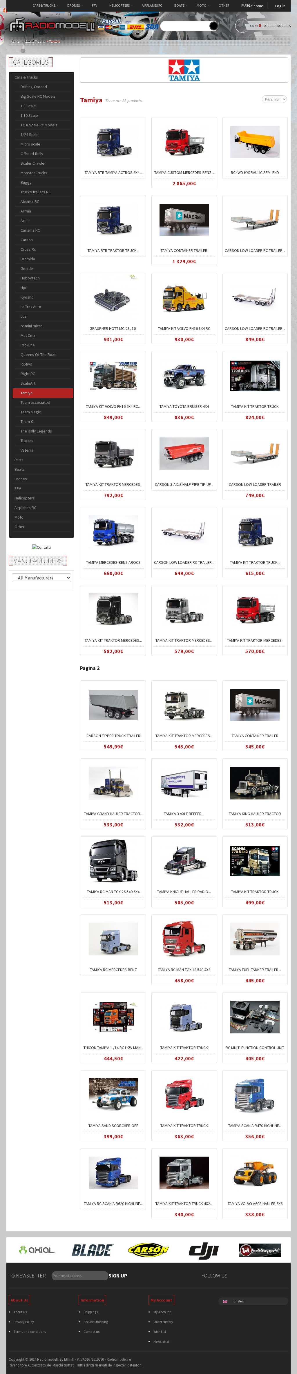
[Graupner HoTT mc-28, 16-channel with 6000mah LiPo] (113, 297)
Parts (245, 5)
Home (18, 5)
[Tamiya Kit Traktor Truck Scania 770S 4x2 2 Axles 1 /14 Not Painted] (255, 860)
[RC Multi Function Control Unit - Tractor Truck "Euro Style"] (255, 1016)
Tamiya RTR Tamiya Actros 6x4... (113, 172)
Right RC (28, 373)
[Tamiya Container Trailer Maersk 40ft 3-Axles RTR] (184, 219)
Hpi (23, 287)
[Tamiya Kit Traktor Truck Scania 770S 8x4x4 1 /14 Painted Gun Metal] (255, 375)
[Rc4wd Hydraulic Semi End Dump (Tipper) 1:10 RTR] (255, 141)
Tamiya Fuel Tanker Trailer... (255, 969)
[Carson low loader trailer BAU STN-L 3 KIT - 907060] (255, 453)
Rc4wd (26, 364)
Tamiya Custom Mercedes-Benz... (184, 172)
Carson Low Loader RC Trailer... (255, 250)
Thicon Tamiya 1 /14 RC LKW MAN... (113, 1047)
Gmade (27, 268)
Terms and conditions (30, 1331)
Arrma (26, 211)
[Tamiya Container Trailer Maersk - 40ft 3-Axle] (255, 704)
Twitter (249, 1276)
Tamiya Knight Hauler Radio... (184, 891)
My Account (162, 1312)
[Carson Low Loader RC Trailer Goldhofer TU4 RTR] (255, 297)
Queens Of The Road (39, 354)
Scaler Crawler (33, 163)
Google (260, 1276)
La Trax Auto (31, 306)
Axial (24, 220)
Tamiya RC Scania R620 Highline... (113, 1203)
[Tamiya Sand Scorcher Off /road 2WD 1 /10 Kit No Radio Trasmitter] (113, 1094)
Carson (27, 239)
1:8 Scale (28, 105)
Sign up (117, 1275)
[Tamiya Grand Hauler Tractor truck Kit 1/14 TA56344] (113, 782)
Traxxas (27, 440)
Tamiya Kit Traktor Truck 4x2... (184, 1203)
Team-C (27, 421)
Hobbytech (30, 278)
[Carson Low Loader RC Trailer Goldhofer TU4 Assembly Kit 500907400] (184, 531)
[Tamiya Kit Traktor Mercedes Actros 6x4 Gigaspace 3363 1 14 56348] (113, 609)
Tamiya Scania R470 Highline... (255, 1125)
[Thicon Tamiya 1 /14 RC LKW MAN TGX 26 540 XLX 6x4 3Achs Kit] (113, 1016)
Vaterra (27, 450)
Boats (179, 5)
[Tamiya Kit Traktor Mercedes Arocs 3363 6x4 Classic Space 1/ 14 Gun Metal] (184, 609)
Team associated (35, 402)
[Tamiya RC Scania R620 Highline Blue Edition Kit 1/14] (113, 1172)
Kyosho (27, 297)
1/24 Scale (30, 134)
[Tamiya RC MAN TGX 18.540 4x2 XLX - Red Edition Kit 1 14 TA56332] (184, 938)
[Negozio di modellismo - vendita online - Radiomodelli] (52, 24)
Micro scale (30, 144)
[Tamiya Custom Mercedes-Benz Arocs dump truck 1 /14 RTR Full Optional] (184, 141)
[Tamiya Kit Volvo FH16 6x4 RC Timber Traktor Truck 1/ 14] (113, 375)
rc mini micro (32, 325)
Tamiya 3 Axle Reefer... (184, 813)
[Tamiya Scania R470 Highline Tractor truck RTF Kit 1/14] (255, 1094)
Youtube (282, 1276)
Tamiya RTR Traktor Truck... (113, 250)
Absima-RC (30, 201)
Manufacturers (38, 560)
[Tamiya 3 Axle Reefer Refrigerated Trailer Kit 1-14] (184, 782)
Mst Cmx (28, 335)
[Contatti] (41, 546)
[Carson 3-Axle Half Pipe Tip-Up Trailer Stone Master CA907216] (184, 453)
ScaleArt (28, 383)
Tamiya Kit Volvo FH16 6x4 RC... (113, 406)
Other (224, 5)
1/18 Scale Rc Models (39, 125)
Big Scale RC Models (38, 96)
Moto (202, 5)
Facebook (238, 1276)
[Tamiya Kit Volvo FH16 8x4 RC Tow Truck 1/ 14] (184, 297)
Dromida (28, 258)
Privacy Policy (24, 1322)
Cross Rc (28, 249)
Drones (73, 5)
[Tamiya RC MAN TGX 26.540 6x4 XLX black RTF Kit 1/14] (113, 860)
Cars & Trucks (43, 5)
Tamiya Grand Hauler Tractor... (113, 813)
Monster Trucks (34, 172)
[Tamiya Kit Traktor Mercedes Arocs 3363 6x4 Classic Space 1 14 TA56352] (184, 704)
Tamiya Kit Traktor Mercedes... (113, 640)
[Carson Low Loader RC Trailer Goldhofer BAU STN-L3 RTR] (255, 219)
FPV (94, 5)
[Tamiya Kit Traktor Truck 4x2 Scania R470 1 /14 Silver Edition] (184, 1172)
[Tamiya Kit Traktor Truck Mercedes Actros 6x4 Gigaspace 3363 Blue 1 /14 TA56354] (255, 531)
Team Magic (31, 412)
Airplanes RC (152, 5)
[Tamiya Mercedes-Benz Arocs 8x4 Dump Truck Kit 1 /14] (113, 531)
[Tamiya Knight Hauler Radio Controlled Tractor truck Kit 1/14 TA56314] (184, 860)
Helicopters (119, 5)
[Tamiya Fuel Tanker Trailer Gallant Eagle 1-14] (255, 938)
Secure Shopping (96, 1322)
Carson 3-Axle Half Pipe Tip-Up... (184, 484)
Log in (280, 5)
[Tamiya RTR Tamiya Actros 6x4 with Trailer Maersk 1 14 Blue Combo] (113, 141)
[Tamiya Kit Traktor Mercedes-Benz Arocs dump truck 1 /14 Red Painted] (255, 609)
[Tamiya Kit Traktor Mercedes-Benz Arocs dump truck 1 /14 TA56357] (113, 453)
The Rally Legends (36, 431)
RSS (271, 1276)
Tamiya (26, 392)
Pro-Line (28, 345)
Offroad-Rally (32, 153)
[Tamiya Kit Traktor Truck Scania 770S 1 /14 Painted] (184, 1016)
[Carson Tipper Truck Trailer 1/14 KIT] (113, 704)
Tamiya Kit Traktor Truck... (255, 562)
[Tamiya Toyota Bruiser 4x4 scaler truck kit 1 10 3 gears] (184, 375)
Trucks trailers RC (36, 192)
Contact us (91, 1331)
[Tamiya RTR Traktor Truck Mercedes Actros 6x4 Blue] (113, 219)
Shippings (91, 1312)
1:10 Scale (29, 115)
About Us (20, 1312)
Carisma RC (30, 230)
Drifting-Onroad (34, 86)
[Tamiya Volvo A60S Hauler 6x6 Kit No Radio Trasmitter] (255, 1172)
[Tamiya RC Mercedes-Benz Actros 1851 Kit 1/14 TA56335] (113, 938)
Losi (24, 316)
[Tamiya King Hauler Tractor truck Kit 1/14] (255, 782)
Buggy (26, 182)
